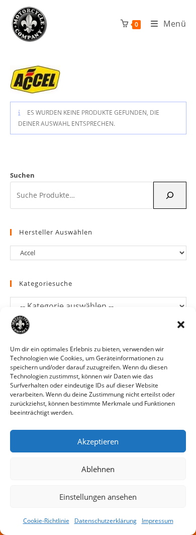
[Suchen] (169, 195)
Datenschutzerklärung (105, 520)
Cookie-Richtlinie (46, 520)
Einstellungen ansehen (98, 497)
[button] (181, 325)
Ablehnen (98, 469)
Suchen (22, 175)
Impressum (157, 520)
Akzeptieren (98, 441)
